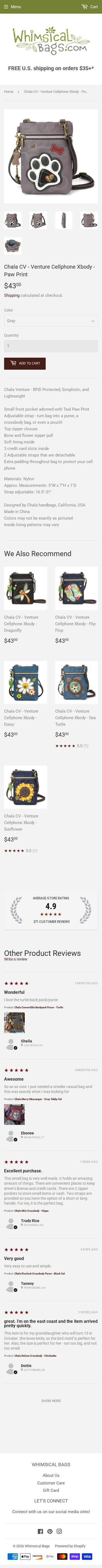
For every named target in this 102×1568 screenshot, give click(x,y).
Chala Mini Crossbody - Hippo (31, 1210)
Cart (93, 6)
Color (8, 310)
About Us (51, 1475)
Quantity (11, 335)
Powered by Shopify (70, 1546)
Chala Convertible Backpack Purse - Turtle (38, 1007)
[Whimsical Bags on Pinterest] (50, 1532)
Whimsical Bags (37, 1546)
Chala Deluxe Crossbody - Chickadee (35, 1355)
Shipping (12, 295)
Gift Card (51, 1490)
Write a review (15, 959)
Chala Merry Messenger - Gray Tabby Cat (38, 1099)
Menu (16, 6)
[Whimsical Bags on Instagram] (59, 1532)
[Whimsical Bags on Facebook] (40, 1532)
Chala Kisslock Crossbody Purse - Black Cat (39, 1273)
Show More (51, 1401)
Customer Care (51, 1483)
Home (8, 92)
